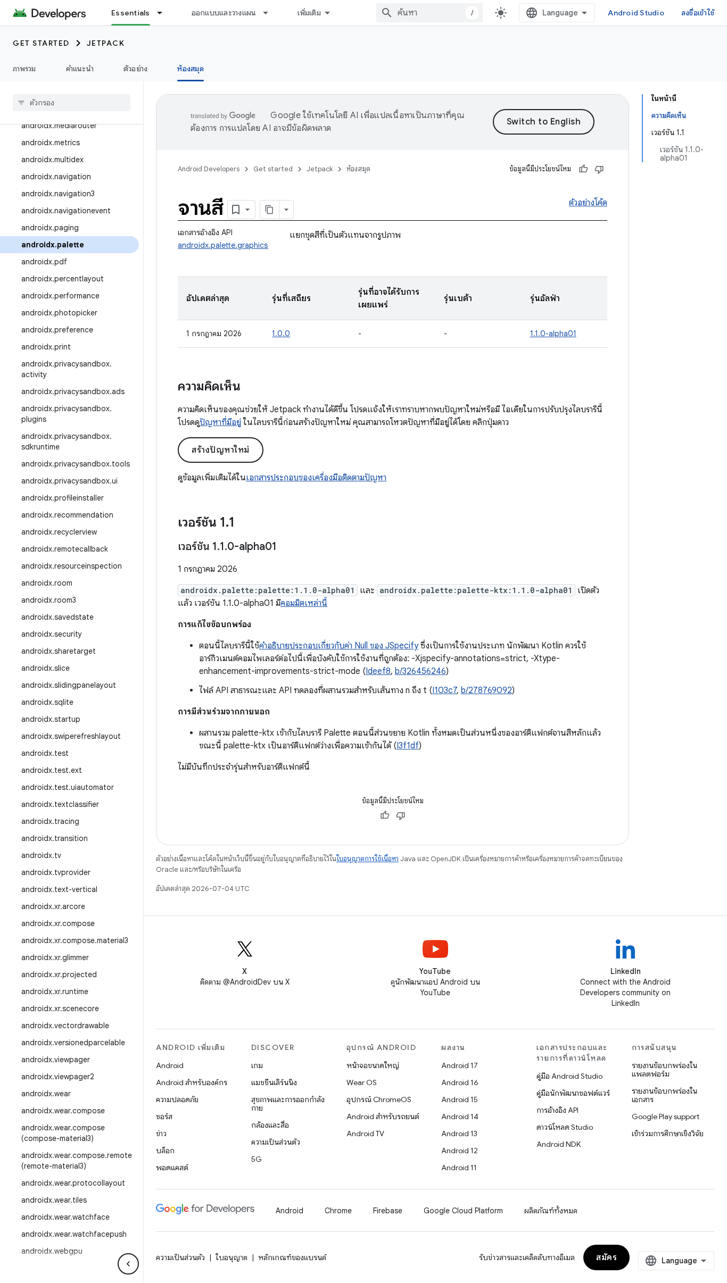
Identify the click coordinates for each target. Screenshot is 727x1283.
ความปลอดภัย (177, 1099)
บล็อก (165, 1150)
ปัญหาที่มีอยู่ (220, 422)
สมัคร (606, 1257)
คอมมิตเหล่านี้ (303, 603)
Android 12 (459, 1150)
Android (170, 1065)
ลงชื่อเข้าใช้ (697, 13)
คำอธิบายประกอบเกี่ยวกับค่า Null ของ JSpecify (338, 645)
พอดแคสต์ (172, 1167)
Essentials (130, 13)
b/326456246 (420, 671)
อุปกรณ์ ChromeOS (378, 1099)
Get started (41, 43)
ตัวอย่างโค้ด (588, 202)
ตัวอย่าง (135, 68)
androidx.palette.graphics (223, 245)
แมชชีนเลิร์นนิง (274, 1082)
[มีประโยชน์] (583, 169)
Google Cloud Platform (463, 1210)
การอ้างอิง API (557, 1110)
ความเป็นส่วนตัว (275, 1142)
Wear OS (361, 1082)
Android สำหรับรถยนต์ (382, 1116)
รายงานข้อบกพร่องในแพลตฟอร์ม (664, 1070)
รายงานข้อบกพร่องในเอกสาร (664, 1095)
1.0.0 (281, 333)
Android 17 (459, 1065)
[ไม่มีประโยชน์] (599, 169)
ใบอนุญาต (231, 1257)
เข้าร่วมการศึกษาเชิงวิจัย (668, 1133)
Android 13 (459, 1133)
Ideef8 (378, 671)
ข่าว (161, 1133)
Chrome (338, 1210)
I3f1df (407, 745)
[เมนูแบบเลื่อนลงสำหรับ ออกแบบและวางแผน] (270, 13)
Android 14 (459, 1116)
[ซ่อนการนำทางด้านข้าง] (128, 1263)
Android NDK (558, 1144)
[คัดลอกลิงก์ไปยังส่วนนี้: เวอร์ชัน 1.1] (245, 523)
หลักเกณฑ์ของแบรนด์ (292, 1257)
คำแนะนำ (80, 68)
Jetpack (106, 43)
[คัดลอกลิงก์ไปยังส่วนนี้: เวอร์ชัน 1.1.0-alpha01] (287, 547)
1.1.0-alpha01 (553, 333)
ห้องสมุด (190, 68)
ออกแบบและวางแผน (224, 13)
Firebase (387, 1210)
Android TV (365, 1133)
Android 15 (459, 1099)
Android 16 (459, 1082)
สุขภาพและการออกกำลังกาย (288, 1104)
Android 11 (459, 1167)
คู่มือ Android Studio (569, 1076)
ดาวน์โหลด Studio (564, 1127)
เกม (257, 1065)
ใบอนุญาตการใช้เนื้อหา (367, 858)
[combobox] (429, 12)
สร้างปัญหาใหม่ (221, 450)
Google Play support (665, 1116)
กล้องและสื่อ (270, 1125)
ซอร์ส (164, 1116)
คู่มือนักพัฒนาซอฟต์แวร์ (573, 1093)
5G (256, 1159)
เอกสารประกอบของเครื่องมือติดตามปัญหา (316, 477)
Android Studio (636, 13)
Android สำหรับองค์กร (191, 1082)
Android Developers (208, 168)
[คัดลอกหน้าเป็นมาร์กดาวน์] (269, 210)
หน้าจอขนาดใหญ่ (372, 1065)
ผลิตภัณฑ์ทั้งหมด (550, 1210)
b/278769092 (486, 690)
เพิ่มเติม (309, 13)
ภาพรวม (24, 68)
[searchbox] (71, 102)
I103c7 (444, 690)
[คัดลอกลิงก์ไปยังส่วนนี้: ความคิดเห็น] (251, 387)
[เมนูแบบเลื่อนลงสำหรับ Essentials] (164, 13)
